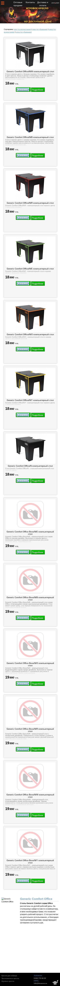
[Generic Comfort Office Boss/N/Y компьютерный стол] (30, 843)
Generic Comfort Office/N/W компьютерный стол (30, 71)
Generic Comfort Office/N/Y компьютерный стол (30, 400)
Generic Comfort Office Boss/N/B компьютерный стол (30, 598)
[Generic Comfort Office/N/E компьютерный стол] (30, 251)
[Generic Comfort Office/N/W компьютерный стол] (30, 54)
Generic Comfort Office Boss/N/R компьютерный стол (30, 730)
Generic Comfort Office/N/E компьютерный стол (30, 269)
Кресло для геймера (9, 975)
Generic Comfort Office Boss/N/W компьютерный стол (30, 796)
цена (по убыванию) (24, 32)
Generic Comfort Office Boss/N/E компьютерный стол (30, 533)
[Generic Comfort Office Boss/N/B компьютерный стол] (30, 580)
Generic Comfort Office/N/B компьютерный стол (30, 137)
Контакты (30, 2)
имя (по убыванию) (40, 29)
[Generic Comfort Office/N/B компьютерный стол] (30, 120)
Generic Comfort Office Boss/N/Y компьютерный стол (30, 861)
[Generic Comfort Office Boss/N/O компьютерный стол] (30, 646)
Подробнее (37, 89)
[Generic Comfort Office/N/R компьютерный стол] (30, 185)
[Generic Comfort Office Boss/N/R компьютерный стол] (30, 711)
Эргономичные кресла (10, 978)
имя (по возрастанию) (22, 29)
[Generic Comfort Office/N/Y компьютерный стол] (30, 383)
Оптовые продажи (17, 4)
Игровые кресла (8, 981)
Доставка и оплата (42, 4)
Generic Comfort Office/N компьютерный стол (30, 466)
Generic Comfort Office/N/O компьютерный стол (30, 334)
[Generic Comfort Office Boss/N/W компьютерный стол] (30, 777)
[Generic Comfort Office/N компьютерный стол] (30, 448)
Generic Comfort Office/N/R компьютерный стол (30, 203)
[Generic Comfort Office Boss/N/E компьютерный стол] (30, 514)
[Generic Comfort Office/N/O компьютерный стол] (30, 317)
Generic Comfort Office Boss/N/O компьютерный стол (30, 664)
